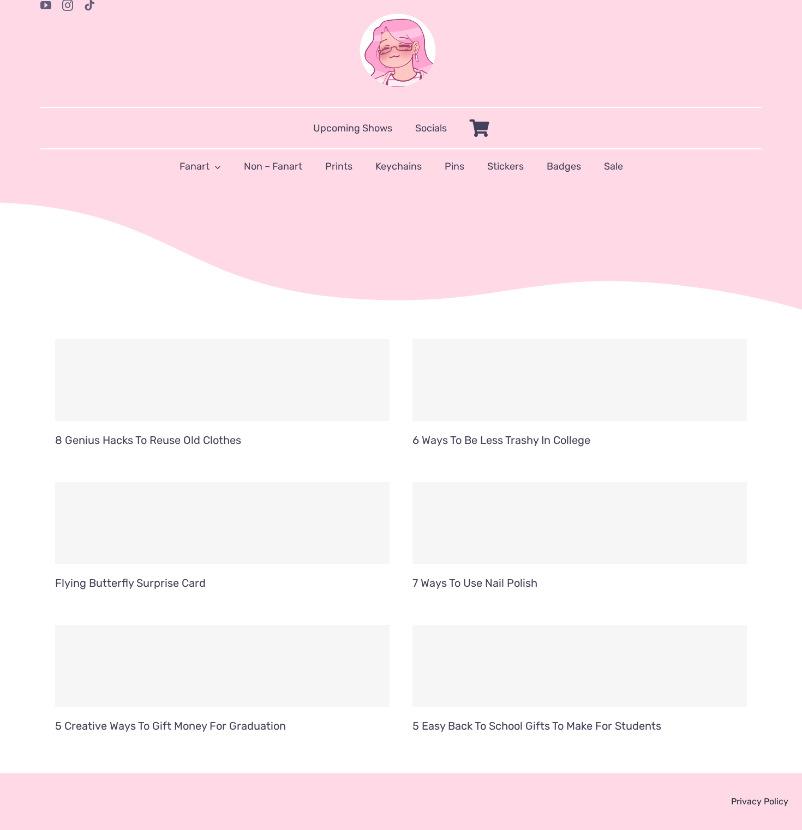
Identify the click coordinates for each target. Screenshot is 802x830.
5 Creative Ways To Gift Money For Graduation (170, 725)
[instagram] (67, 5)
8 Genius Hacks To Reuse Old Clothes (148, 440)
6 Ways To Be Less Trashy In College (501, 440)
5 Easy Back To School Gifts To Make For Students (536, 725)
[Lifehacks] (222, 380)
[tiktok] (89, 5)
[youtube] (45, 5)
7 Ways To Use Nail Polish (474, 583)
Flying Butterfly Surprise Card (130, 583)
